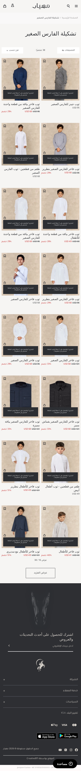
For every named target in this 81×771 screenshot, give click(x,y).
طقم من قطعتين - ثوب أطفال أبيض (62, 488)
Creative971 (32, 758)
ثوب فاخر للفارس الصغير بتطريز (60, 169)
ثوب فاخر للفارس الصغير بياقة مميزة (22, 423)
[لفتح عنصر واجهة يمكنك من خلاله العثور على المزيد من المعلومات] (65, 764)
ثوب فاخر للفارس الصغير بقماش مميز (60, 423)
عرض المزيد (40, 573)
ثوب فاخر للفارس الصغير (25, 299)
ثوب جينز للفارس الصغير (65, 104)
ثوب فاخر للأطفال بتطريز (25, 486)
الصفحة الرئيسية (70, 18)
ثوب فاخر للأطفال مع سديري (23, 551)
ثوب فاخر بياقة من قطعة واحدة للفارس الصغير (22, 106)
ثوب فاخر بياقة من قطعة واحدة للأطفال (61, 235)
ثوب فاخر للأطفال (69, 551)
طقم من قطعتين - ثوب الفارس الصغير (22, 170)
